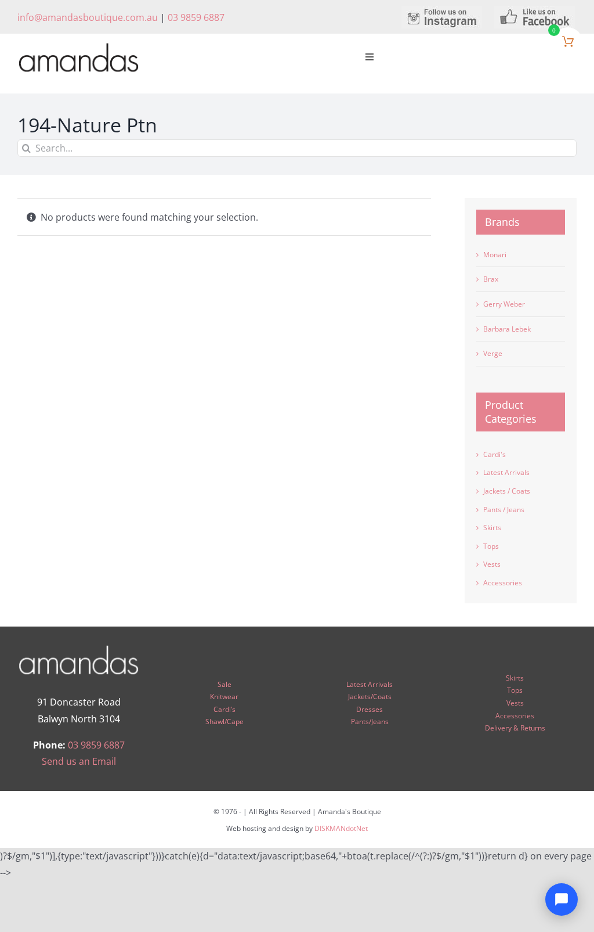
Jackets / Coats (506, 491)
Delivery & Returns (515, 728)
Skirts (492, 527)
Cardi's (494, 454)
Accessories (502, 583)
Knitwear (224, 696)
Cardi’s (224, 709)
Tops (491, 546)
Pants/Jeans (370, 721)
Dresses (369, 709)
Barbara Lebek (507, 329)
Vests (492, 564)
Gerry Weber (504, 304)
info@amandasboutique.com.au (87, 17)
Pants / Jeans (503, 509)
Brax (490, 279)
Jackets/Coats (370, 696)
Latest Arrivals (506, 472)
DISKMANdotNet (341, 828)
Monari (494, 255)
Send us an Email (79, 761)
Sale (224, 684)
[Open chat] (561, 899)
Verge (492, 353)
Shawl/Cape (224, 721)
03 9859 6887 (196, 17)
